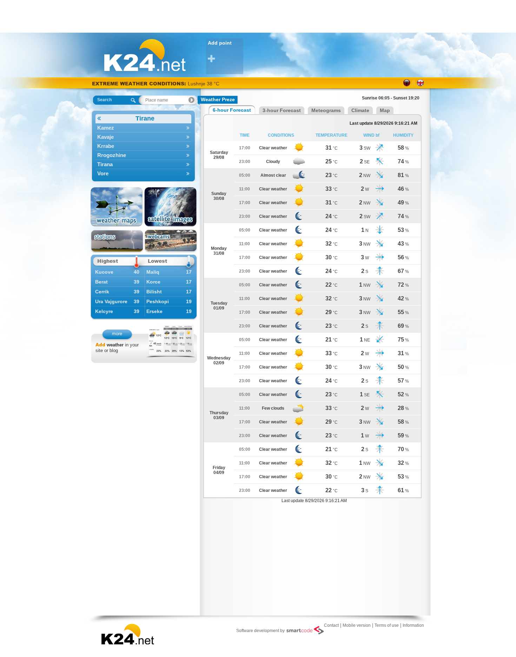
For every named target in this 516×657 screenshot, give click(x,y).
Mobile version (357, 625)
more (117, 333)
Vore (102, 173)
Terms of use (387, 625)
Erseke (154, 311)
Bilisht (154, 291)
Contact (331, 625)
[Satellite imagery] (171, 207)
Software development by (260, 630)
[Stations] (117, 241)
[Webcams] (171, 241)
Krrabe (105, 146)
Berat (101, 282)
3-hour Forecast (282, 110)
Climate (360, 110)
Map (385, 110)
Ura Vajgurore (111, 301)
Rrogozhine (111, 155)
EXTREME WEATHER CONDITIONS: (140, 83)
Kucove (104, 272)
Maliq (152, 272)
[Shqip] (407, 82)
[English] (420, 82)
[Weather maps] (117, 207)
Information (413, 625)
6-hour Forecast (232, 110)
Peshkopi (157, 301)
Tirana (105, 164)
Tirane (144, 118)
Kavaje (105, 137)
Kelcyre (104, 311)
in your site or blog (117, 347)
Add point (220, 43)
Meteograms (326, 110)
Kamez (105, 128)
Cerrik (102, 291)
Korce (153, 282)
